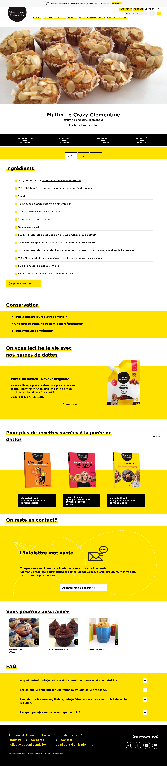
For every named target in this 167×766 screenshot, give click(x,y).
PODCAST (138, 9)
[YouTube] (146, 745)
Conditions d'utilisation (35, 753)
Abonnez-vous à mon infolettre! (80, 587)
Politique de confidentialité (53, 753)
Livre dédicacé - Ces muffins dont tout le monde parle (33, 500)
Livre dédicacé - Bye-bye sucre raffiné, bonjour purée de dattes (78, 500)
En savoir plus (69, 404)
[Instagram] (128, 745)
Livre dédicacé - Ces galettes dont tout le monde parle (123, 500)
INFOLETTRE (126, 9)
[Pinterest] (155, 745)
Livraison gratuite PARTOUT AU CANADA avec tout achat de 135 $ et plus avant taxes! (86, 3)
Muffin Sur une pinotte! (99, 650)
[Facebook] (137, 745)
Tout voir (156, 436)
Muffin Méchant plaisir (59, 650)
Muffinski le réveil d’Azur (17, 651)
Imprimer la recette (21, 283)
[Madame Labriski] (17, 14)
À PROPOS (149, 9)
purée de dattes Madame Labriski (61, 181)
